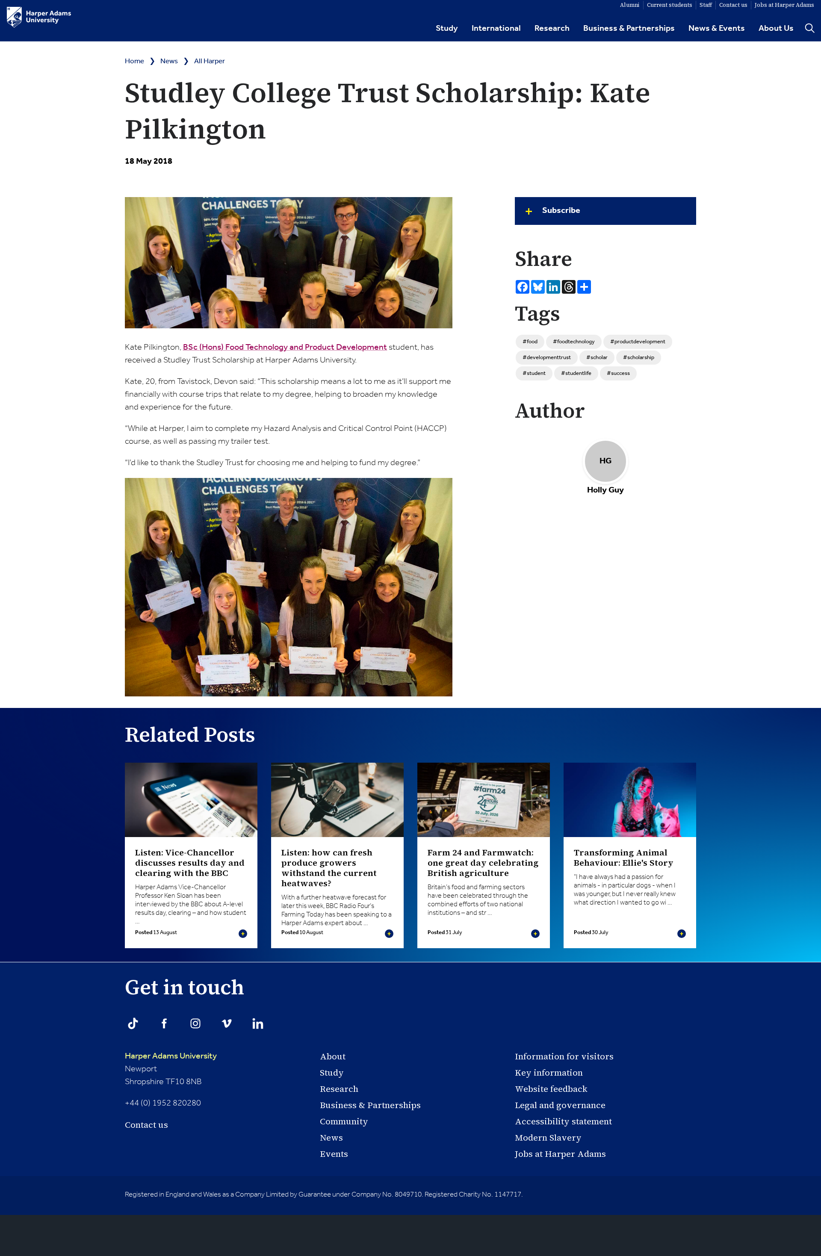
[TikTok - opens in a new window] (133, 1023)
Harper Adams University (171, 1056)
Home (134, 61)
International (496, 29)
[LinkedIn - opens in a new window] (258, 1023)
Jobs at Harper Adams (560, 1154)
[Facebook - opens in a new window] (164, 1023)
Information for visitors (564, 1056)
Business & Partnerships (629, 29)
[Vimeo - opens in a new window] (226, 1023)
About (333, 1056)
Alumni (630, 5)
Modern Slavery (548, 1138)
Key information (549, 1073)
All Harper (209, 61)
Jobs (784, 5)
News (169, 61)
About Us (776, 29)
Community (344, 1121)
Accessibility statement (563, 1121)
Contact (733, 5)
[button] (605, 211)
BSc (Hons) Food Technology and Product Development (285, 347)
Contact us (146, 1125)
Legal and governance (560, 1105)
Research (552, 29)
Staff (706, 5)
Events (334, 1154)
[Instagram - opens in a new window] (195, 1023)
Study (447, 29)
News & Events (716, 29)
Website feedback (551, 1089)
